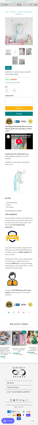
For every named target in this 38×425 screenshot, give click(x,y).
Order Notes (9, 96)
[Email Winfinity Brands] (27, 400)
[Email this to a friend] (28, 312)
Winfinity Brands (14, 405)
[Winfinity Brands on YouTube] (14, 400)
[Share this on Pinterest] (19, 312)
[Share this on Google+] (24, 312)
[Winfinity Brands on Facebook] (11, 400)
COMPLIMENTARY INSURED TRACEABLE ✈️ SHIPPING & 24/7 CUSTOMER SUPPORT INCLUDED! (19, 1)
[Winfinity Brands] (19, 5)
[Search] (31, 5)
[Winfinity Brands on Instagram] (20, 400)
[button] (16, 353)
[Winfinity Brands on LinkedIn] (23, 400)
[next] (31, 31)
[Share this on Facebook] (14, 312)
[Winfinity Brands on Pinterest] (17, 400)
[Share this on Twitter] (9, 312)
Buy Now (19, 114)
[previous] (7, 31)
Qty (6, 87)
